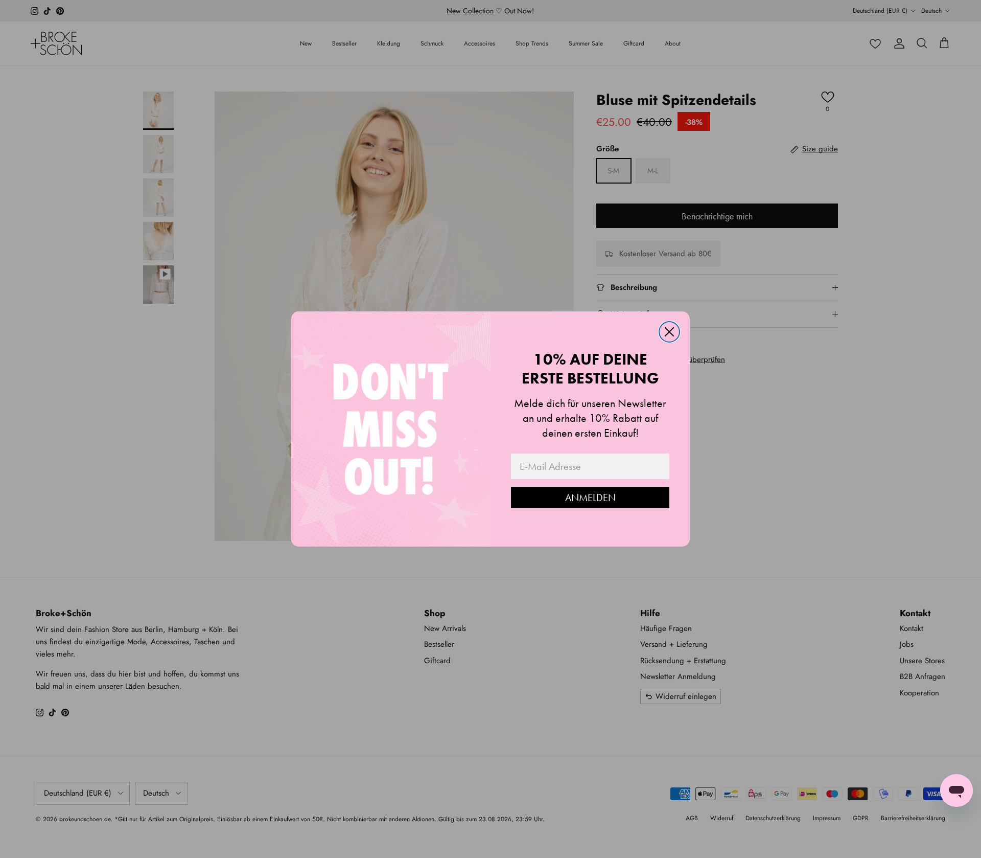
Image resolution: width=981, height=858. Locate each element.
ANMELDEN (590, 497)
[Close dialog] (669, 332)
